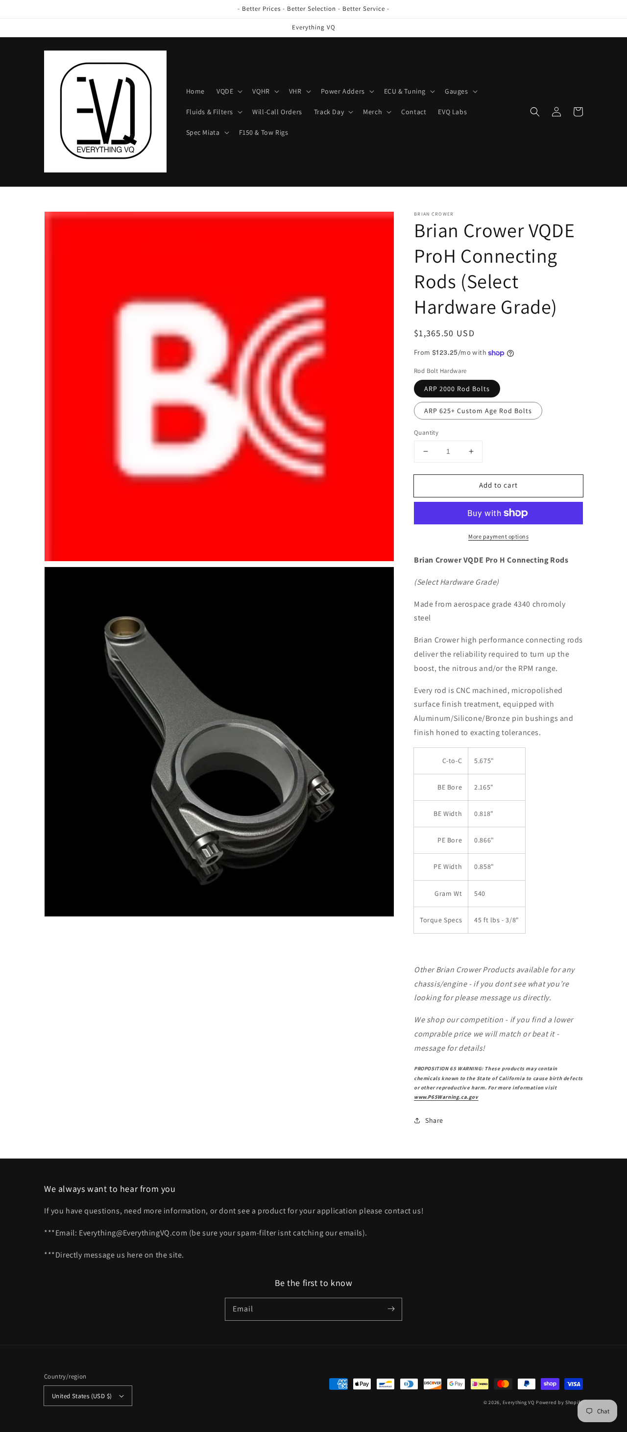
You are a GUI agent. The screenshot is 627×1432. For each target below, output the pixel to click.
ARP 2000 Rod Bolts (457, 388)
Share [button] (434, 1120)
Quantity (426, 432)
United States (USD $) (82, 1396)
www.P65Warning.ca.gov (446, 1096)
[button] (228, 91)
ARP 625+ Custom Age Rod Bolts (478, 410)
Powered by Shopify (559, 1402)
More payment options (498, 536)
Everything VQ (519, 1402)
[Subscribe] (391, 1309)
